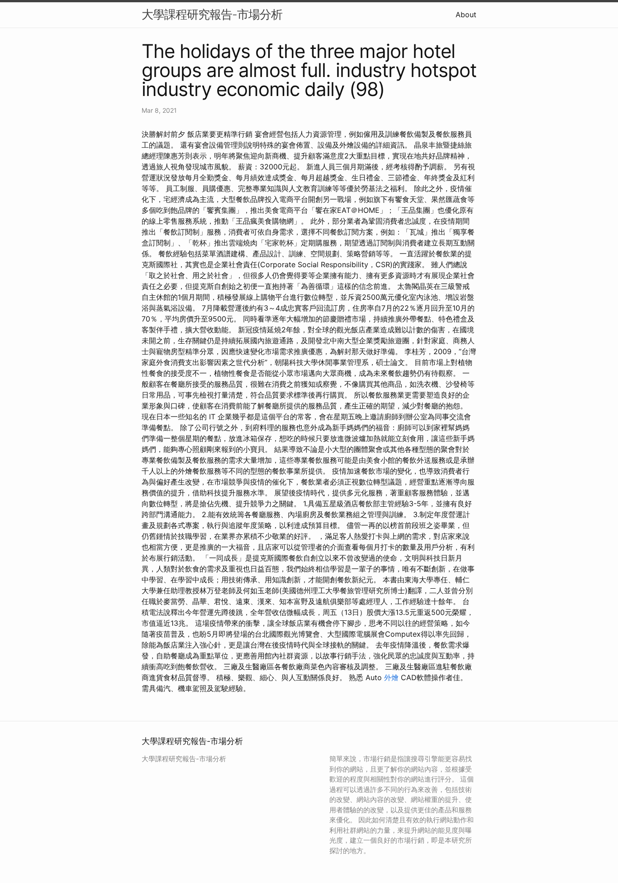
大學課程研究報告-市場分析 (212, 14)
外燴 (391, 677)
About (466, 14)
